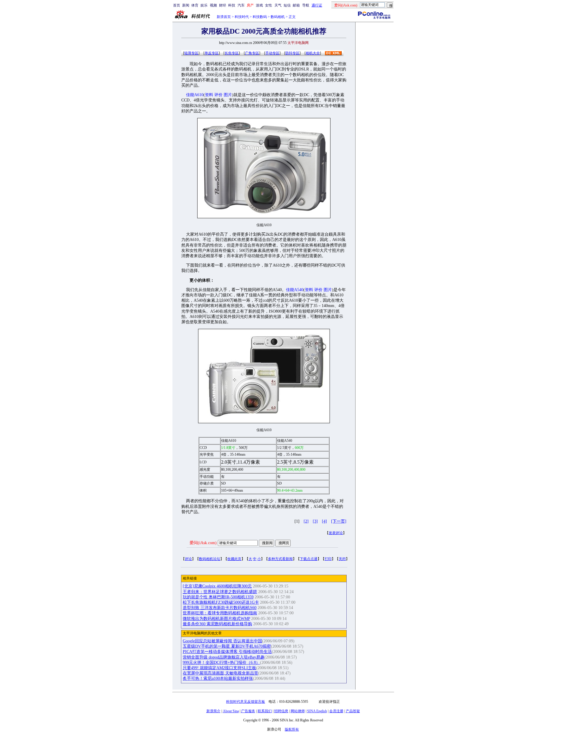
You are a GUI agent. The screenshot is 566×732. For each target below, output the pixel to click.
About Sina (231, 711)
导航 (305, 5)
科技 (231, 5)
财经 (222, 5)
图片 (228, 95)
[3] (315, 521)
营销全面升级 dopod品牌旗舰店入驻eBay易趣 (223, 657)
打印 (328, 559)
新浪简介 (213, 711)
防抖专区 (292, 53)
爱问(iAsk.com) (203, 543)
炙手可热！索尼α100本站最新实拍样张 (218, 678)
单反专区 (212, 53)
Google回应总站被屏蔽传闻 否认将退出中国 (222, 641)
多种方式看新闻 (280, 559)
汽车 (241, 5)
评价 (218, 95)
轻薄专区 (191, 53)
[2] (306, 521)
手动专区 (272, 53)
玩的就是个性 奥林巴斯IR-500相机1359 (218, 597)
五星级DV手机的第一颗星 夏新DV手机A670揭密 (227, 646)
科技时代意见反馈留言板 (245, 702)
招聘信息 (281, 711)
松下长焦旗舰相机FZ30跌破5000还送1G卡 (221, 602)
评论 (188, 559)
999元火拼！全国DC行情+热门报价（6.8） (221, 662)
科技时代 (242, 17)
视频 (213, 5)
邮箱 (296, 5)
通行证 (317, 5)
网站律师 (298, 711)
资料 (209, 95)
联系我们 (265, 711)
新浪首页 (224, 17)
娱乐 (204, 5)
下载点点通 (308, 559)
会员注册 (336, 711)
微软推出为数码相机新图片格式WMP (216, 618)
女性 (268, 5)
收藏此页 (234, 559)
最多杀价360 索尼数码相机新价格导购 (217, 624)
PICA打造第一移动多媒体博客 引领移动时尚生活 (227, 651)
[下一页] (338, 521)
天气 (278, 5)
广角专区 (252, 53)
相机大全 (313, 53)
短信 (287, 5)
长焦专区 (232, 53)
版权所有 (292, 729)
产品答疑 (353, 711)
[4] (324, 521)
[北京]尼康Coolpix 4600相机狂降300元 (217, 586)
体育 (194, 5)
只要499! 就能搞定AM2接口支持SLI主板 (219, 668)
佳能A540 (294, 290)
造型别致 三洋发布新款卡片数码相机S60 (219, 607)
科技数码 (260, 17)
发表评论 (336, 533)
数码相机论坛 (209, 559)
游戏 (259, 5)
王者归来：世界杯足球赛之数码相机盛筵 (220, 592)
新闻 (185, 5)
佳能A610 (194, 95)
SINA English (317, 711)
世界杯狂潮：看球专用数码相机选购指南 (220, 613)
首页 (176, 5)
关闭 (342, 559)
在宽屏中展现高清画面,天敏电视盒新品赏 (220, 673)
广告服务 (248, 711)
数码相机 (278, 17)
